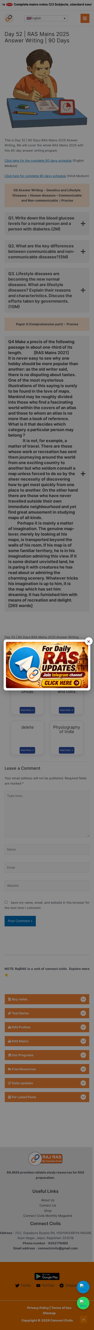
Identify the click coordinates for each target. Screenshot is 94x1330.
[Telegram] (83, 1287)
